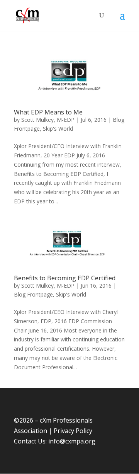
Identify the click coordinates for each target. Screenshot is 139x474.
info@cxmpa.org (71, 441)
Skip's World (58, 128)
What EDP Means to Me (48, 112)
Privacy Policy (73, 430)
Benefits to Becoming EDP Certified (64, 278)
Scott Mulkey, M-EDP (48, 119)
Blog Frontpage (33, 294)
